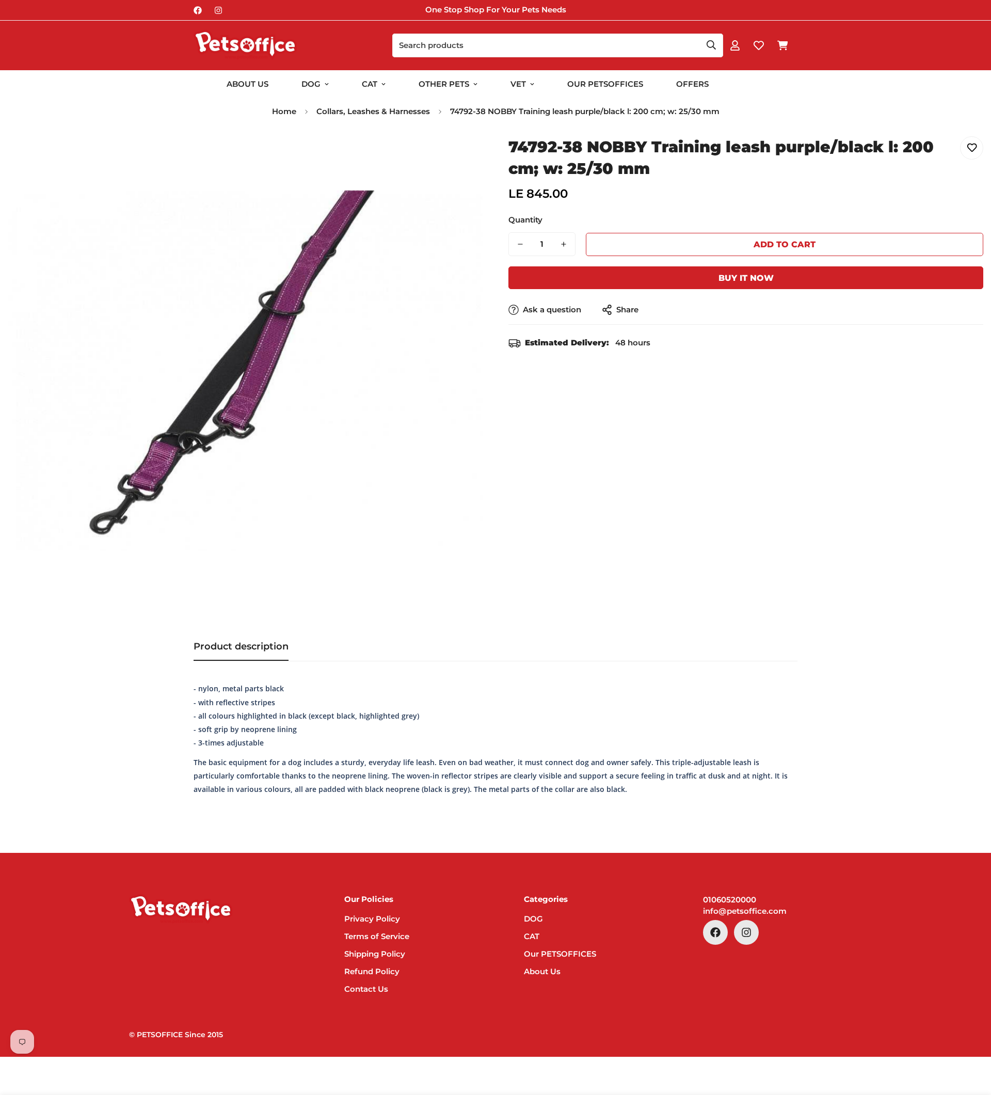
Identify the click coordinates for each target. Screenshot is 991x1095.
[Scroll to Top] (971, 1039)
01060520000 (729, 899)
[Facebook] (198, 10)
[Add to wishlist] (971, 148)
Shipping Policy (374, 954)
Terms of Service (376, 936)
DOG (311, 84)
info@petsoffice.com (745, 911)
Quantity (525, 220)
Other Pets (444, 84)
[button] (782, 45)
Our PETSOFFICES (560, 954)
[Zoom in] (460, 155)
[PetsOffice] (245, 45)
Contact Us (366, 989)
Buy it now (746, 278)
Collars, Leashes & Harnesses (373, 111)
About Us (247, 84)
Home (284, 111)
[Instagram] (218, 10)
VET (518, 84)
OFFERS (692, 84)
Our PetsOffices (605, 84)
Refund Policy (371, 971)
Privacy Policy (372, 919)
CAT (369, 84)
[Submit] (711, 45)
